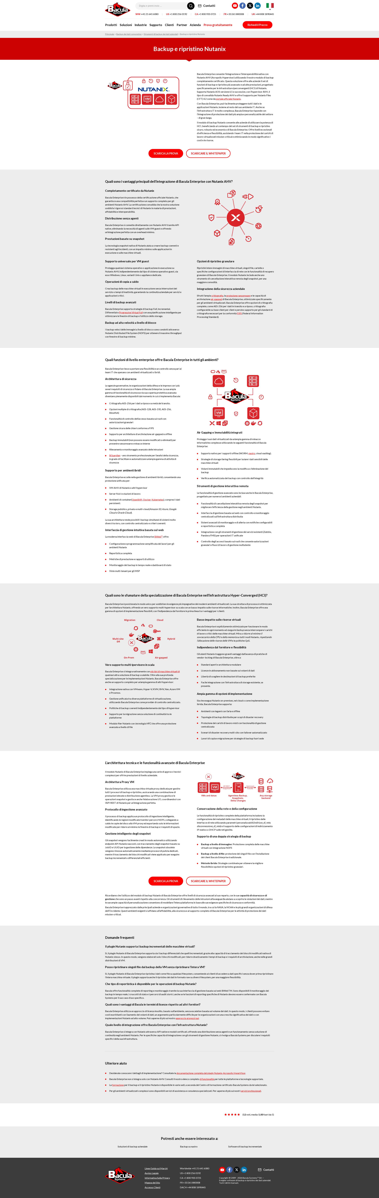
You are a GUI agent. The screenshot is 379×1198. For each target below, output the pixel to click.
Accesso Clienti (152, 1187)
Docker (147, 499)
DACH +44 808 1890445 (193, 1187)
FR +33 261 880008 (190, 1182)
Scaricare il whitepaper (208, 153)
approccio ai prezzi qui (187, 1018)
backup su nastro (188, 1146)
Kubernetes (157, 499)
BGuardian (114, 455)
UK (263, 14)
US (176, 14)
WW (146, 14)
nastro (252, 453)
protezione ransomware (238, 295)
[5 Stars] (238, 1114)
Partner (182, 25)
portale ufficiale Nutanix (228, 98)
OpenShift (137, 499)
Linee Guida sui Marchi (156, 1168)
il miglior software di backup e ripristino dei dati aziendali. (245, 1180)
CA (205, 14)
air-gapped (216, 299)
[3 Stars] (232, 1114)
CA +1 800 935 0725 (190, 1177)
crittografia (217, 295)
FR (234, 14)
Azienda (195, 25)
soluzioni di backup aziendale (132, 1146)
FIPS (239, 313)
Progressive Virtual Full (131, 312)
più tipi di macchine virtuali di (165, 671)
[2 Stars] (228, 1114)
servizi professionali (251, 1090)
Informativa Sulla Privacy (157, 1177)
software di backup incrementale (245, 1146)
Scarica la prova (166, 153)
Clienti (169, 25)
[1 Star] (225, 1114)
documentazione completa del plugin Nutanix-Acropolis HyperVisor (210, 1073)
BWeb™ (158, 536)
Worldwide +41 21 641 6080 (194, 1168)
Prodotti (111, 25)
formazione (118, 1084)
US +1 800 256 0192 (190, 1173)
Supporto (156, 25)
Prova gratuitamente (218, 25)
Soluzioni (126, 25)
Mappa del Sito (152, 1182)
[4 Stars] (235, 1114)
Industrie (141, 25)
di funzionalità (207, 1079)
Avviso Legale (152, 1173)
